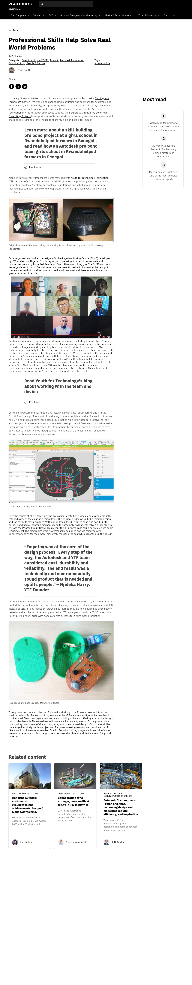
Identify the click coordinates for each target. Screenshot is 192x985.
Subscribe (169, 15)
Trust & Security (147, 15)
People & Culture (35, 63)
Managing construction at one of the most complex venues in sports (163, 175)
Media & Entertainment (118, 15)
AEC (51, 15)
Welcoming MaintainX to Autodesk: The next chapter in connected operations (163, 126)
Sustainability (17, 63)
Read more (35, 167)
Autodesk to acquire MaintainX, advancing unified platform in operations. (163, 151)
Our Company (18, 15)
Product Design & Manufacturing (79, 15)
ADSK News (15, 10)
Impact (37, 15)
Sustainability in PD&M (35, 60)
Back (15, 30)
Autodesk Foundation (72, 60)
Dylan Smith (23, 70)
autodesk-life (102, 63)
